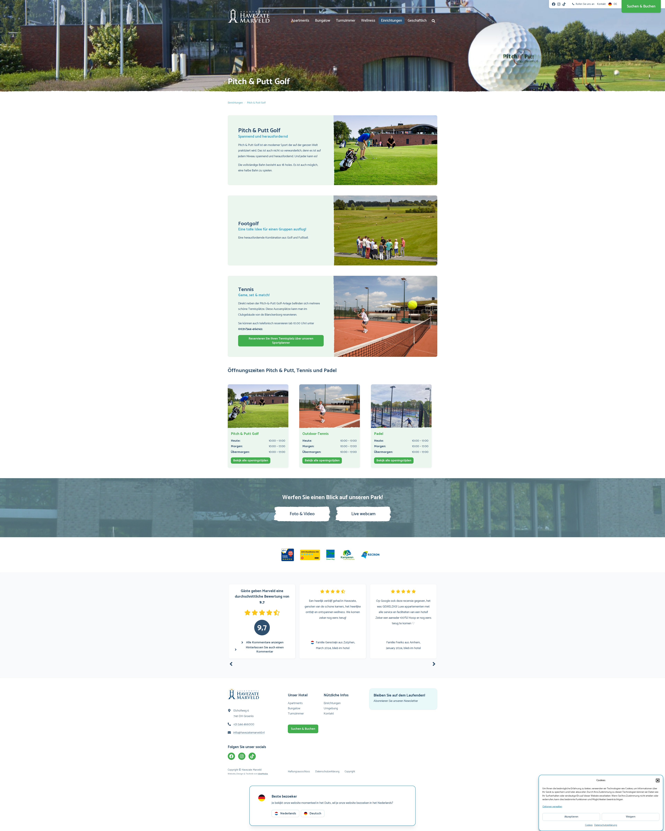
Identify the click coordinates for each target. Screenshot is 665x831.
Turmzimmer (345, 21)
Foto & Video (302, 514)
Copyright (350, 771)
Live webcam (363, 514)
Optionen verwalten (552, 806)
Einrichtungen (391, 21)
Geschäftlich (417, 21)
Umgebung (331, 708)
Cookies (589, 825)
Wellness (368, 21)
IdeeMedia (263, 774)
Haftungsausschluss (299, 771)
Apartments (300, 21)
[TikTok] (564, 4)
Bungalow (322, 21)
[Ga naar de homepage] (248, 15)
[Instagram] (559, 4)
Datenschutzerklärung (605, 825)
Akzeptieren (571, 817)
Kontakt (329, 713)
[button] (657, 780)
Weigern (630, 817)
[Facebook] (554, 4)
